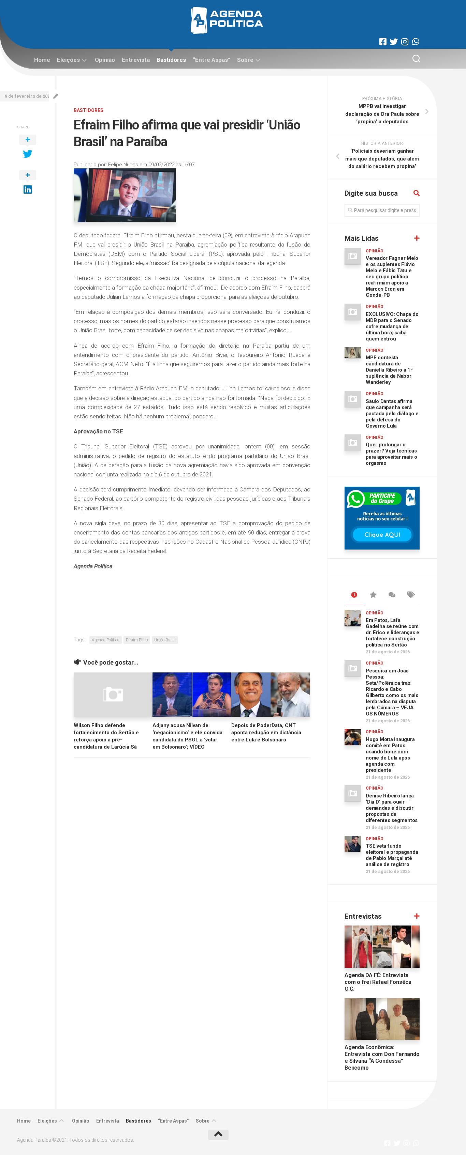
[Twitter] (394, 42)
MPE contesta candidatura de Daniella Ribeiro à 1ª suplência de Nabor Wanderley (389, 369)
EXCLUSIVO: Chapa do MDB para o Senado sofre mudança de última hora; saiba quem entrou (392, 326)
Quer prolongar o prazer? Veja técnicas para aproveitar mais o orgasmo (391, 454)
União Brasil (165, 640)
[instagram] (405, 42)
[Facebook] (383, 42)
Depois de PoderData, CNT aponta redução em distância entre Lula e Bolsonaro (266, 732)
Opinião (105, 59)
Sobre (245, 59)
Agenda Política (105, 640)
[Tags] (410, 595)
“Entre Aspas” (211, 59)
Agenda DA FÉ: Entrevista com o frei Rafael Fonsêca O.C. (378, 982)
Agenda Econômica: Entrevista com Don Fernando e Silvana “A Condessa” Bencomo (382, 1057)
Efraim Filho (137, 640)
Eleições (68, 59)
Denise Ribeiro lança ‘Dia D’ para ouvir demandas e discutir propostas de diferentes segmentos (392, 808)
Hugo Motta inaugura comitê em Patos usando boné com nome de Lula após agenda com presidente (390, 754)
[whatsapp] (415, 42)
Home (42, 59)
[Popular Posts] (372, 595)
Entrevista (136, 59)
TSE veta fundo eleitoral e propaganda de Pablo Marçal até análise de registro (392, 855)
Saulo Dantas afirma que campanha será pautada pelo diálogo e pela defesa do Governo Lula (392, 413)
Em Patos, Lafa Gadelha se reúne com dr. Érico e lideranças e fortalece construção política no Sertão (392, 632)
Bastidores (171, 59)
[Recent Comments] (391, 595)
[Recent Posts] (354, 595)
